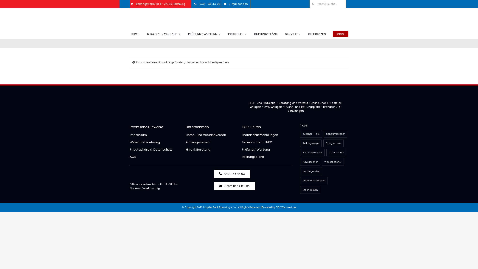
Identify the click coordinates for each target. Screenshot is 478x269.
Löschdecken (310, 189)
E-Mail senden (238, 4)
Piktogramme (333, 143)
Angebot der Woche (314, 180)
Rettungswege (311, 143)
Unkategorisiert (311, 171)
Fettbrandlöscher (312, 152)
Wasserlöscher (332, 161)
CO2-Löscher (336, 152)
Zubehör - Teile (311, 133)
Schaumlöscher (335, 133)
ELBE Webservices (286, 207)
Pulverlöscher (310, 161)
